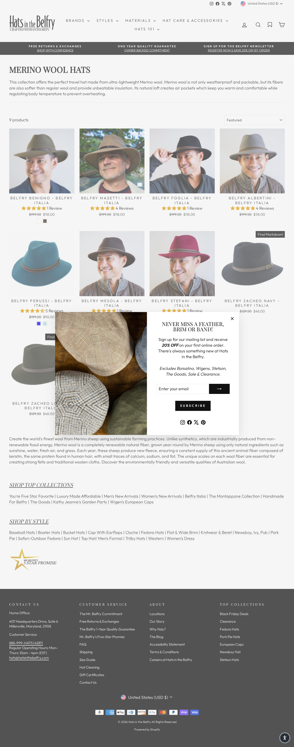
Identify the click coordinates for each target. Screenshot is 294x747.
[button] (284, 737)
